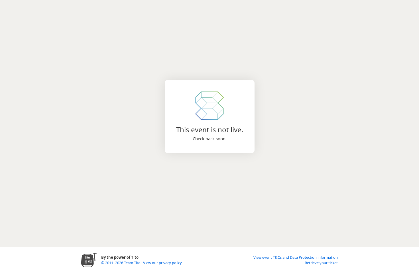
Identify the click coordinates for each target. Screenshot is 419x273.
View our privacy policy (162, 262)
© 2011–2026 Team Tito (121, 262)
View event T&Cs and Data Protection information (295, 257)
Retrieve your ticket (321, 262)
